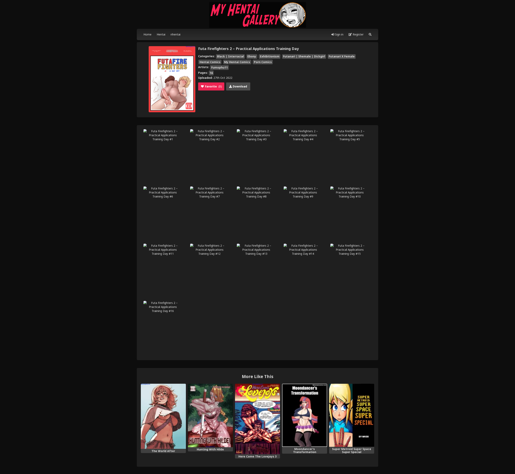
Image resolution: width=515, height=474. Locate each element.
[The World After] (163, 416)
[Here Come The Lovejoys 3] (257, 419)
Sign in (338, 34)
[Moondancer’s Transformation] (304, 415)
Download (239, 86)
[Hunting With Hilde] (210, 415)
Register (358, 34)
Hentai (161, 34)
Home (147, 34)
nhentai (175, 34)
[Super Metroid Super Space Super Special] (351, 415)
